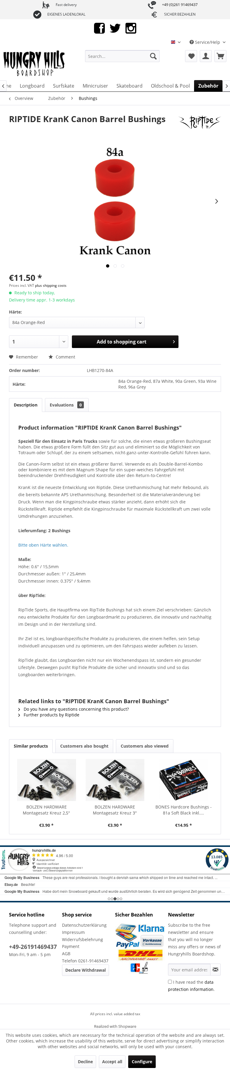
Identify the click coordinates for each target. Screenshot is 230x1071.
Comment (65, 357)
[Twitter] (115, 27)
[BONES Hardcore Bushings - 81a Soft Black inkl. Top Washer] (183, 780)
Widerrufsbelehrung (82, 939)
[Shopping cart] (220, 56)
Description (25, 405)
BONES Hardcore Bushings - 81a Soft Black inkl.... (183, 810)
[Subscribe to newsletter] (215, 970)
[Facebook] (99, 27)
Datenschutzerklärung (84, 925)
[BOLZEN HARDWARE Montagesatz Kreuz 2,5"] (46, 780)
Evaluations (66, 405)
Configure (142, 1061)
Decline (85, 1061)
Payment (70, 946)
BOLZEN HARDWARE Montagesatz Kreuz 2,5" (46, 810)
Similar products (31, 746)
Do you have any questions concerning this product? (75, 709)
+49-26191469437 (33, 947)
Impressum (73, 932)
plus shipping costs (50, 285)
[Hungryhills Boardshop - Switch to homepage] (34, 63)
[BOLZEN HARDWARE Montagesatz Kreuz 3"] (115, 780)
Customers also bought (84, 746)
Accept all (112, 1061)
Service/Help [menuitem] (207, 42)
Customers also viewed (145, 746)
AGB (66, 953)
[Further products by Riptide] (199, 124)
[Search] (153, 56)
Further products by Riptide (50, 715)
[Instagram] (131, 27)
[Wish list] (191, 56)
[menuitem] (122, 56)
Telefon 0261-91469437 (85, 961)
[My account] (206, 56)
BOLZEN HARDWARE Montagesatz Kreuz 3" (115, 810)
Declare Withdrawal (85, 970)
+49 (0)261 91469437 (180, 4)
